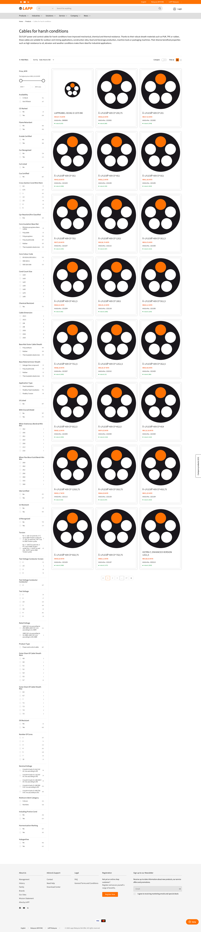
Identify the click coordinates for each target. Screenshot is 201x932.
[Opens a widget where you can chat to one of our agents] (192, 922)
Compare (157, 60)
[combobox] (109, 8)
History (22, 883)
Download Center (53, 887)
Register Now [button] (110, 894)
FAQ (76, 879)
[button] (177, 59)
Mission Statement (26, 898)
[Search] (160, 8)
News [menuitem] (86, 15)
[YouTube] (25, 2)
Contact (50, 879)
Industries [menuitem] (36, 15)
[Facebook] (21, 2)
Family (21, 887)
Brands (22, 891)
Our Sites (22, 894)
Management (24, 879)
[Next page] (131, 578)
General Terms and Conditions (86, 883)
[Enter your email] (179, 889)
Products (28, 21)
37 (126, 578)
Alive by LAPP (24, 902)
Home (21, 21)
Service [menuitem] (62, 15)
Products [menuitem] (22, 15)
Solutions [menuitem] (49, 15)
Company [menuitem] (74, 15)
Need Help (51, 883)
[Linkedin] (28, 2)
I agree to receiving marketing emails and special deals (157, 894)
